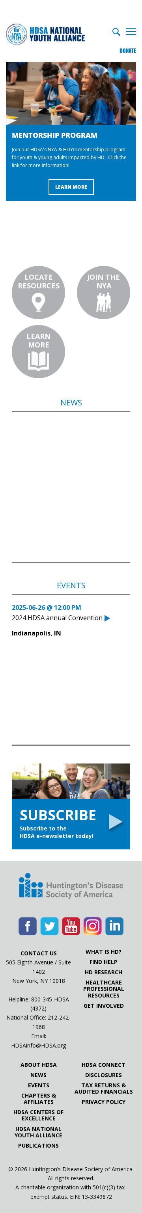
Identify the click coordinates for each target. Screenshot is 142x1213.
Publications (38, 1145)
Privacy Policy (103, 1102)
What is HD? (103, 952)
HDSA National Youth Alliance (38, 1132)
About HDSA (39, 1065)
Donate (128, 50)
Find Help (104, 962)
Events (38, 1085)
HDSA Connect (103, 1065)
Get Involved (104, 1006)
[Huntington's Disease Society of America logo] (71, 887)
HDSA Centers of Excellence (38, 1115)
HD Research (103, 972)
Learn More (71, 187)
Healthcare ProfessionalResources (103, 988)
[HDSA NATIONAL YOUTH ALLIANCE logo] (45, 35)
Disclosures (103, 1075)
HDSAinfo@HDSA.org (38, 1045)
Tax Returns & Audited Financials (104, 1088)
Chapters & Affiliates (38, 1098)
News (38, 1075)
